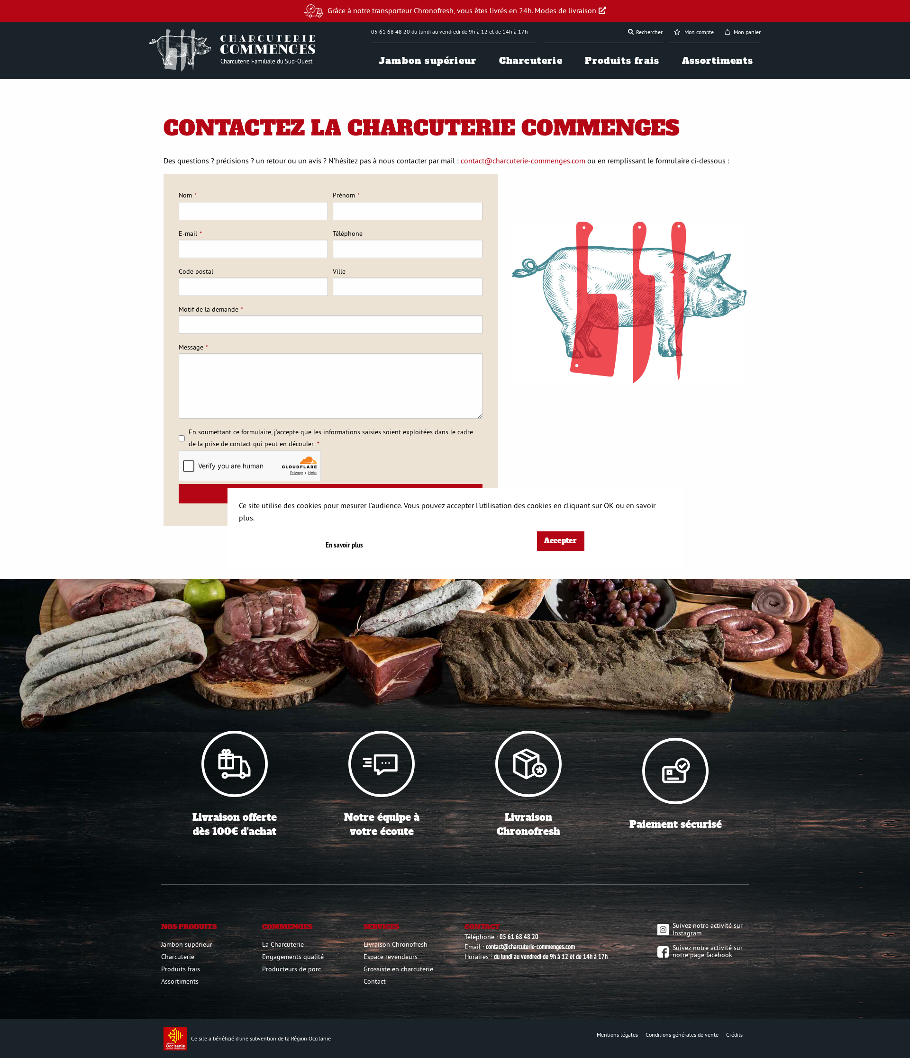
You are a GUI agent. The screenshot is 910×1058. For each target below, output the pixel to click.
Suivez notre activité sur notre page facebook (708, 951)
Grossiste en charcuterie (398, 969)
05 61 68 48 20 (519, 936)
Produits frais (622, 60)
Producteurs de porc (291, 969)
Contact (375, 981)
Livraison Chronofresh (396, 944)
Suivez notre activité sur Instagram (708, 929)
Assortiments (717, 60)
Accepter (560, 541)
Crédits (734, 1034)
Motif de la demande (208, 309)
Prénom (344, 195)
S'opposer (660, 478)
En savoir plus (344, 545)
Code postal (196, 271)
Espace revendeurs (391, 956)
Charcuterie (531, 60)
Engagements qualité (293, 956)
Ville (339, 271)
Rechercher (649, 32)
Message (191, 347)
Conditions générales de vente (682, 1034)
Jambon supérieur (427, 60)
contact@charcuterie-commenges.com (522, 160)
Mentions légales (617, 1034)
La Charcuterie (283, 944)
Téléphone (348, 233)
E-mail (188, 233)
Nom (185, 195)
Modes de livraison (565, 10)
